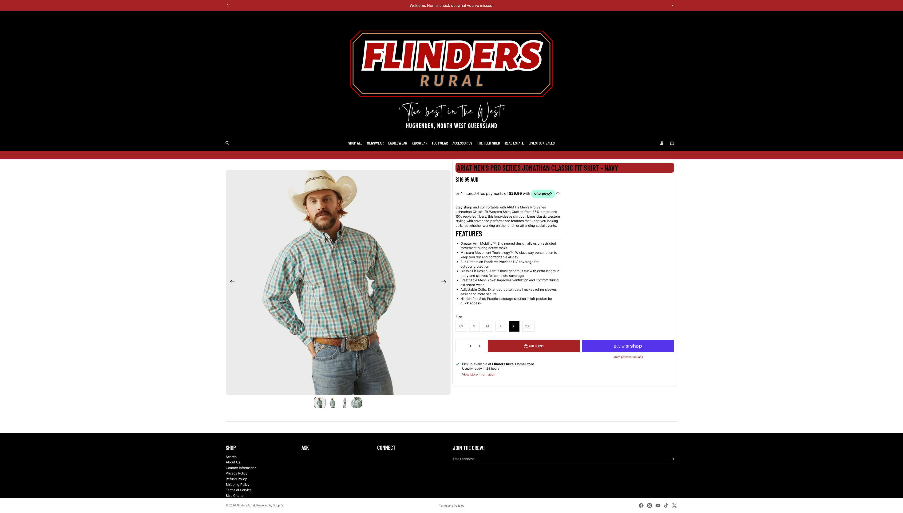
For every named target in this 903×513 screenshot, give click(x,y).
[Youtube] (658, 505)
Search (231, 457)
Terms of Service (239, 490)
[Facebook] (641, 505)
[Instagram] (649, 505)
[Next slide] (672, 5)
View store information (478, 374)
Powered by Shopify (269, 505)
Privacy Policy (236, 473)
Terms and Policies (451, 505)
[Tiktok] (666, 505)
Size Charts (234, 495)
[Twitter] (674, 505)
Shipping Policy (238, 484)
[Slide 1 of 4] (320, 402)
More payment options (628, 357)
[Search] (227, 143)
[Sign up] (672, 459)
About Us (233, 462)
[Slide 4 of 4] (356, 402)
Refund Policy (236, 479)
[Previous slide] (227, 5)
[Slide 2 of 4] (332, 402)
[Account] (662, 143)
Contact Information (241, 468)
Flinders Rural (246, 505)
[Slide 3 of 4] (344, 402)
